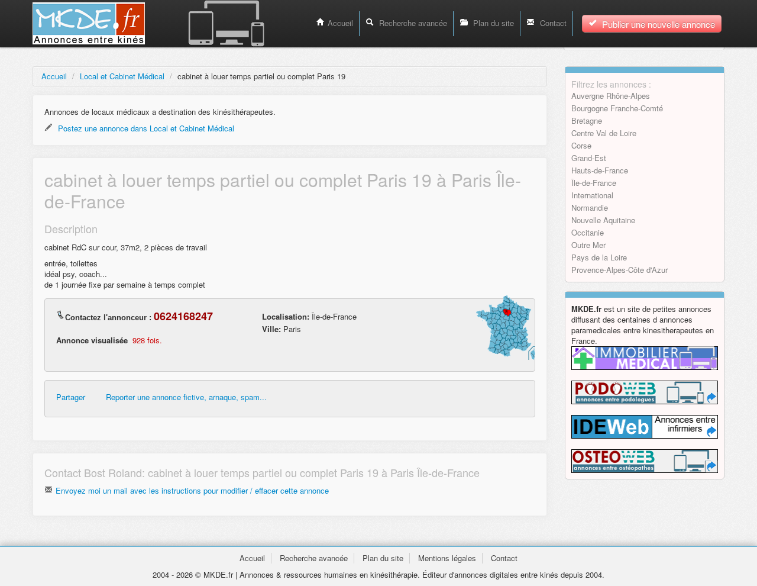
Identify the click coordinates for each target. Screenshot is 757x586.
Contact (552, 22)
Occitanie (587, 232)
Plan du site (492, 22)
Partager (70, 397)
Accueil (340, 22)
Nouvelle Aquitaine (603, 220)
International (592, 195)
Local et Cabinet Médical (122, 76)
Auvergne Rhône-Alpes (610, 95)
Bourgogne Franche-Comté (617, 108)
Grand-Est (588, 157)
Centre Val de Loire (603, 133)
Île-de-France (593, 182)
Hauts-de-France (599, 170)
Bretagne (586, 120)
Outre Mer (588, 244)
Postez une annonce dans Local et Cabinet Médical (145, 128)
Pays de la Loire (599, 257)
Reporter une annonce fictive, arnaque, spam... (186, 397)
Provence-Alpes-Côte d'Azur (619, 269)
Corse (581, 145)
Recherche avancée (412, 22)
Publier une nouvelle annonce (657, 24)
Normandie (589, 207)
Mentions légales (447, 558)
